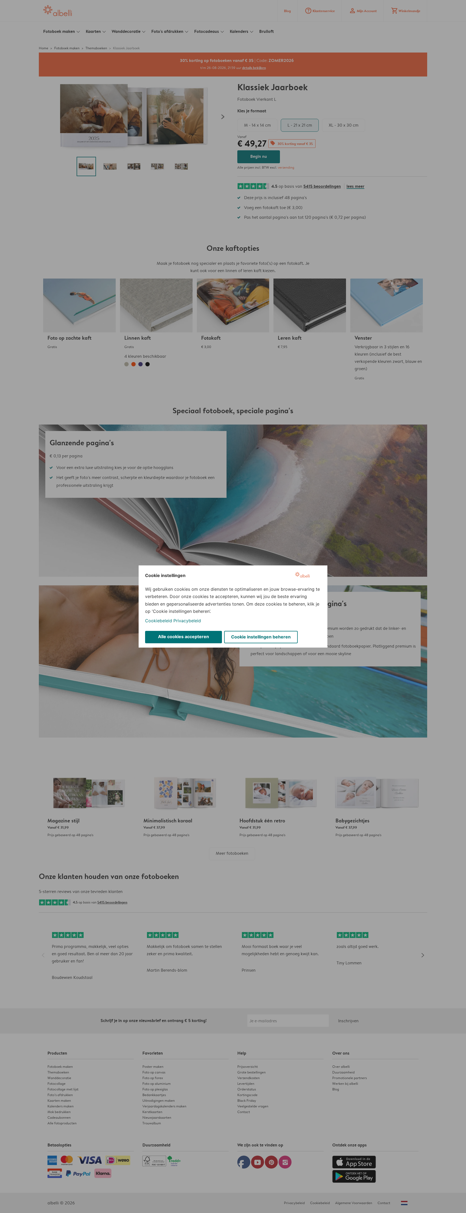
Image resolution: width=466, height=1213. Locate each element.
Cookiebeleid (158, 620)
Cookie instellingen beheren (261, 636)
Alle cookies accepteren (183, 636)
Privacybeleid (187, 620)
